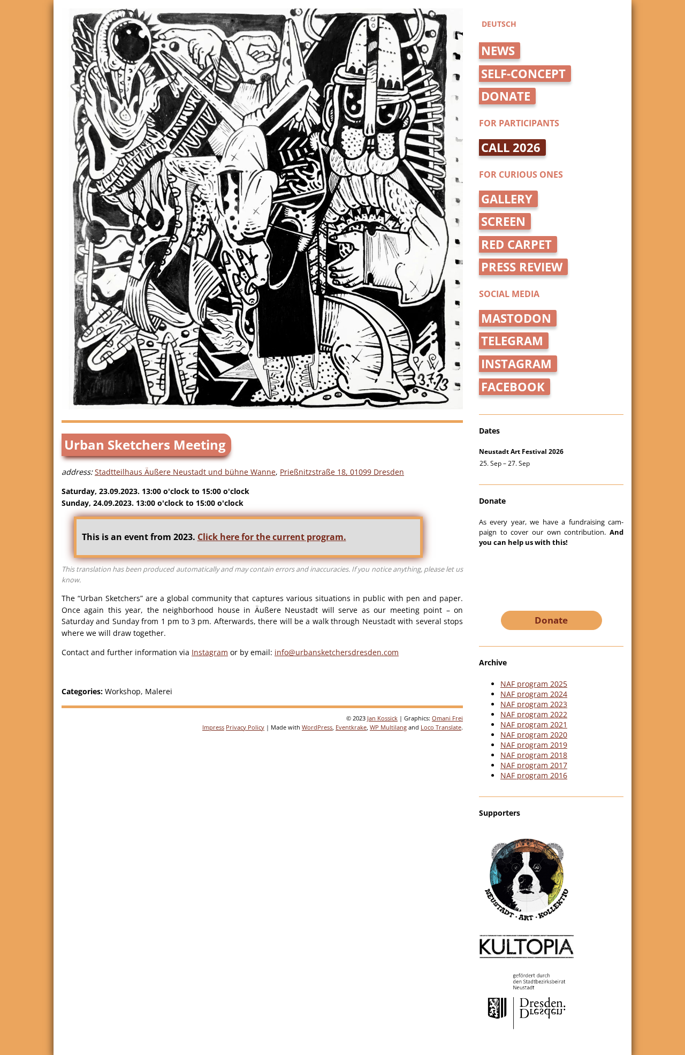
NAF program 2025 (533, 684)
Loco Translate (441, 727)
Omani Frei (447, 718)
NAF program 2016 (533, 775)
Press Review (521, 267)
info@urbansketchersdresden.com (337, 652)
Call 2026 (511, 147)
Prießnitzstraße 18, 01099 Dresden (342, 472)
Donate (505, 96)
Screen (503, 221)
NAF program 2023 (533, 704)
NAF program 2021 (533, 724)
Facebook (513, 386)
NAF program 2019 (533, 745)
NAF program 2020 (533, 735)
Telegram (512, 340)
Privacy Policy (245, 727)
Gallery (506, 199)
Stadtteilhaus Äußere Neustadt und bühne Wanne (185, 472)
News (498, 50)
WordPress (317, 727)
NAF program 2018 (533, 755)
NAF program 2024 (533, 694)
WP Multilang (388, 727)
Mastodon (516, 318)
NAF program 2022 (533, 714)
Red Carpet (516, 244)
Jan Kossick (382, 718)
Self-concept (523, 73)
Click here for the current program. (271, 537)
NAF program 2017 (533, 765)
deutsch (499, 24)
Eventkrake (351, 727)
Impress (213, 727)
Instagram (210, 652)
